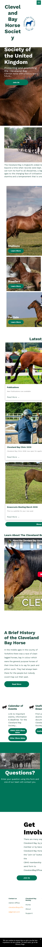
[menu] (39, 2)
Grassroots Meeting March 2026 (22, 507)
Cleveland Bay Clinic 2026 (19, 447)
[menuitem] (33, 905)
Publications (13, 387)
